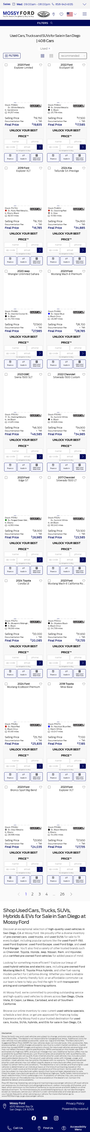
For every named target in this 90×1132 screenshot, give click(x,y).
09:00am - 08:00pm (37, 4)
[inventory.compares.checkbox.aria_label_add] (6, 65)
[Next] (71, 894)
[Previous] (18, 894)
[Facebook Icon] (33, 1118)
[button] (53, 14)
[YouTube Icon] (45, 1118)
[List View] (51, 56)
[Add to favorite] (41, 65)
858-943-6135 (64, 4)
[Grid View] (42, 56)
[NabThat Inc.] (83, 1109)
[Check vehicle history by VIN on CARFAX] (36, 106)
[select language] (75, 14)
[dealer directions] (6, 1106)
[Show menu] (84, 14)
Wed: (20, 4)
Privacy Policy (75, 1103)
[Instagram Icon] (56, 1118)
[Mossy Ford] (18, 14)
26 (62, 894)
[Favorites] (61, 14)
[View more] (84, 4)
